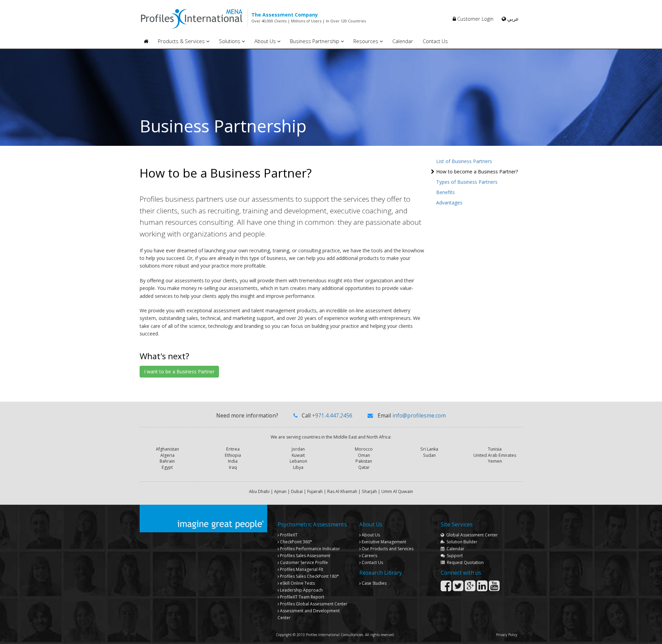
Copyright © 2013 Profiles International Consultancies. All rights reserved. (335, 634)
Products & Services (182, 41)
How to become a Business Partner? (477, 171)
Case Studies (374, 583)
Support (454, 556)
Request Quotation (464, 562)
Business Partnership (315, 41)
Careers (369, 556)
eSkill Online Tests (297, 583)
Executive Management (383, 542)
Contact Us (435, 41)
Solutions (230, 41)
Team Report (302, 597)
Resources (366, 41)
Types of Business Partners (467, 182)
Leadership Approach (301, 590)
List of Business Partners (464, 161)
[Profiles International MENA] (146, 41)
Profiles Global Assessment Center (313, 604)
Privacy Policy (506, 634)
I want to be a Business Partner (179, 371)
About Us (265, 41)
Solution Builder (461, 542)
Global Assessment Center (471, 535)
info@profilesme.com (419, 415)
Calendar (402, 41)
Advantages (449, 202)
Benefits (445, 192)
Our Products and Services (387, 549)
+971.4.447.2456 (332, 415)
